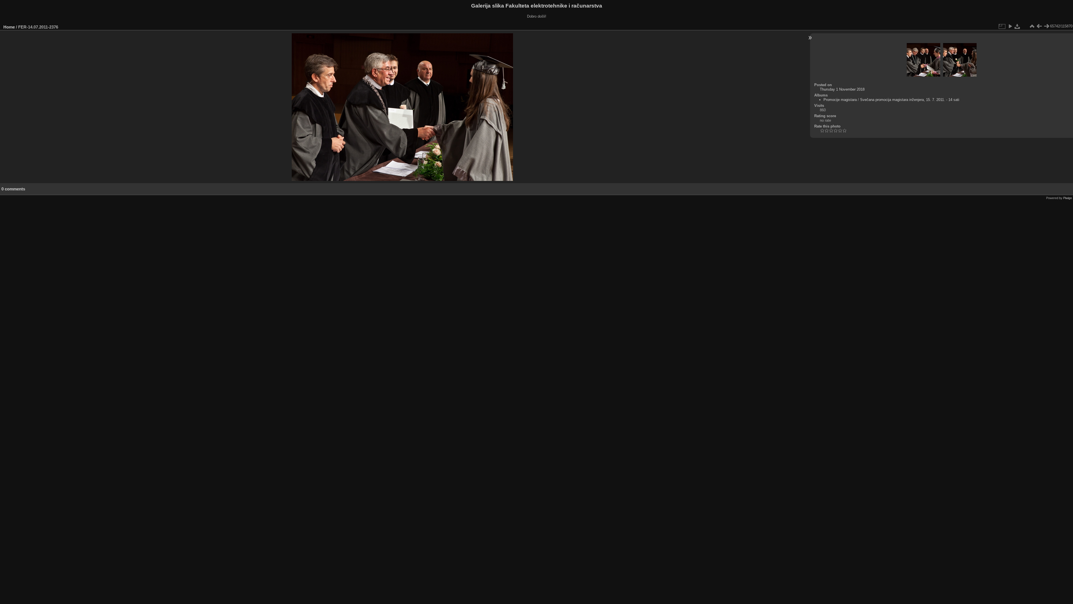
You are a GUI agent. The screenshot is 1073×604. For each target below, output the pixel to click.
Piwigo (1067, 198)
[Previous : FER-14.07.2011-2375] (1039, 26)
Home (9, 27)
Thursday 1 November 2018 (842, 89)
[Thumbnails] (1032, 26)
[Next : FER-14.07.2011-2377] (1046, 26)
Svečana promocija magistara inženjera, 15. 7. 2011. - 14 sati (909, 100)
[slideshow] (1010, 26)
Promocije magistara (840, 100)
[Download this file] (1017, 26)
